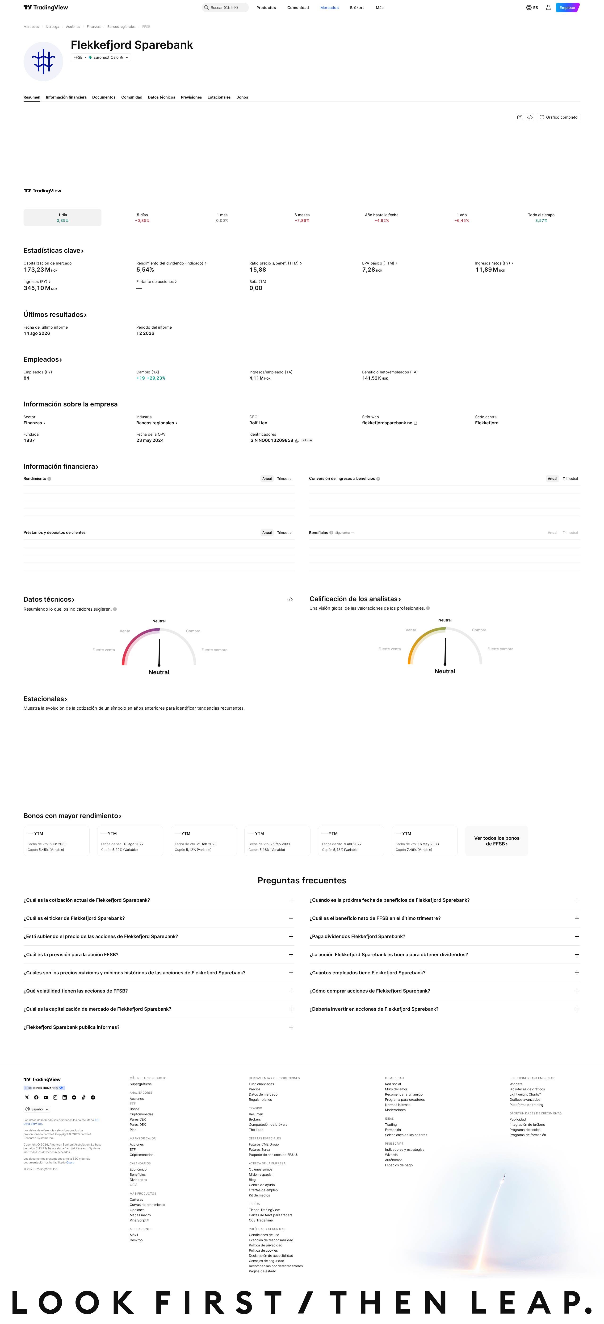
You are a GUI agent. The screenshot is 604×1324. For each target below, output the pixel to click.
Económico (138, 1169)
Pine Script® (139, 1220)
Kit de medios (259, 1195)
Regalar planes (260, 1099)
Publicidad (518, 1119)
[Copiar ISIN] (297, 441)
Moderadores (395, 1110)
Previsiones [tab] (191, 97)
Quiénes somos (260, 1169)
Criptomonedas (141, 1114)
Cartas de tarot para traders (270, 1215)
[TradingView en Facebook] (36, 1097)
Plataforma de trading (526, 1105)
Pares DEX (138, 1124)
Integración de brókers (527, 1124)
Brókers (357, 7)
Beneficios (138, 1174)
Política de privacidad (265, 1245)
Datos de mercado (263, 1094)
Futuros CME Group (264, 1144)
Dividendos (138, 1180)
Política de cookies (263, 1250)
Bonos (134, 1109)
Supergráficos (140, 1084)
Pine (133, 1130)
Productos (266, 7)
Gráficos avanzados (525, 1099)
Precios (254, 1089)
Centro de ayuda (262, 1185)
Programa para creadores (405, 1099)
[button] (279, 7)
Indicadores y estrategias (404, 1149)
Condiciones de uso (264, 1235)
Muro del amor (396, 1089)
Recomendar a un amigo (404, 1094)
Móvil (134, 1235)
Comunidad (298, 7)
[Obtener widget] (530, 117)
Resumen (256, 1114)
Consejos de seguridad (266, 1261)
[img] (122, 57)
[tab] (267, 478)
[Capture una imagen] (520, 117)
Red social (393, 1084)
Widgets (516, 1084)
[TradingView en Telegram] (74, 1097)
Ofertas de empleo (263, 1190)
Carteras (136, 1199)
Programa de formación (528, 1135)
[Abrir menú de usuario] (548, 7)
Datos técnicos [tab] (161, 97)
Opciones (137, 1210)
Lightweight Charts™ (525, 1094)
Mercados (329, 7)
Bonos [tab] (242, 97)
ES (535, 7)
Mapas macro (140, 1215)
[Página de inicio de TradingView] (46, 7)
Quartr (70, 1162)
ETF (133, 1104)
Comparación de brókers (268, 1124)
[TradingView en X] (27, 1097)
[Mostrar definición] (75, 263)
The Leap (256, 1130)
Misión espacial (260, 1174)
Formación (393, 1130)
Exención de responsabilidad (271, 1240)
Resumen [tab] (32, 97)
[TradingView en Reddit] (93, 1097)
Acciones (137, 1098)
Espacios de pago (399, 1165)
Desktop (136, 1240)
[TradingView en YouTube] (45, 1097)
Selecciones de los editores (406, 1135)
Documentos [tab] (104, 97)
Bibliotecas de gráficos (527, 1089)
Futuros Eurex (259, 1149)
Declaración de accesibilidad (271, 1256)
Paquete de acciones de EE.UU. (273, 1155)
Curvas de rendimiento (147, 1205)
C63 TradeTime (261, 1220)
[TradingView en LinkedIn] (64, 1097)
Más (380, 7)
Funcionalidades (261, 1084)
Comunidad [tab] (131, 97)
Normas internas (397, 1105)
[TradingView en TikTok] (83, 1097)
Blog (252, 1180)
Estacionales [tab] (219, 97)
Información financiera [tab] (66, 97)
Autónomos (393, 1160)
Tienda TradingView (264, 1210)
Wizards (391, 1155)
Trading (391, 1124)
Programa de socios (525, 1130)
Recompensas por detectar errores (276, 1266)
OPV (133, 1185)
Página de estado (262, 1271)
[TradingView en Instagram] (55, 1097)
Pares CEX (138, 1119)
